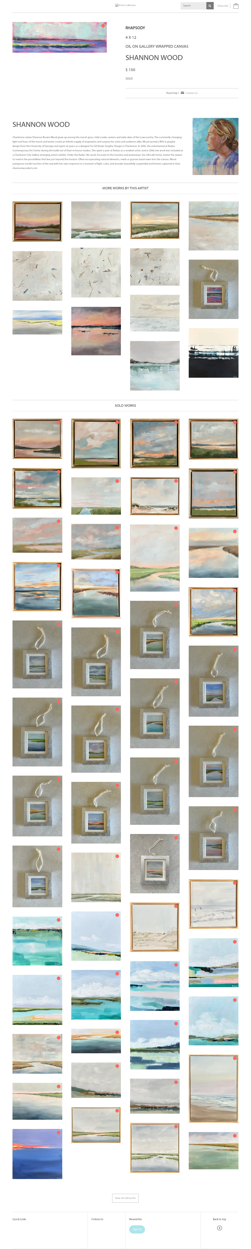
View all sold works (125, 1198)
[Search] (210, 5)
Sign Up (137, 1229)
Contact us (192, 93)
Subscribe (222, 6)
